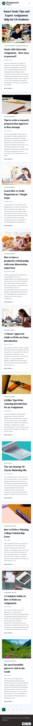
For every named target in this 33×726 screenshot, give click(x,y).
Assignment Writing (22, 45)
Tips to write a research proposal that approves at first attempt (16, 124)
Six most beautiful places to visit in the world (14, 668)
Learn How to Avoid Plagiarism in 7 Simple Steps (15, 194)
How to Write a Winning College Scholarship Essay (16, 533)
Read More (8, 88)
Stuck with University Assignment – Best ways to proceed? (16, 53)
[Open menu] (29, 3)
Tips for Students (9, 45)
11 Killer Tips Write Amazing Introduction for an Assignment (15, 404)
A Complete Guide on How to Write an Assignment (15, 599)
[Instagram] (29, 723)
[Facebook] (23, 723)
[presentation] (16, 33)
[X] (26, 723)
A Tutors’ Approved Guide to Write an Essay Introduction (16, 337)
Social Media (8, 463)
